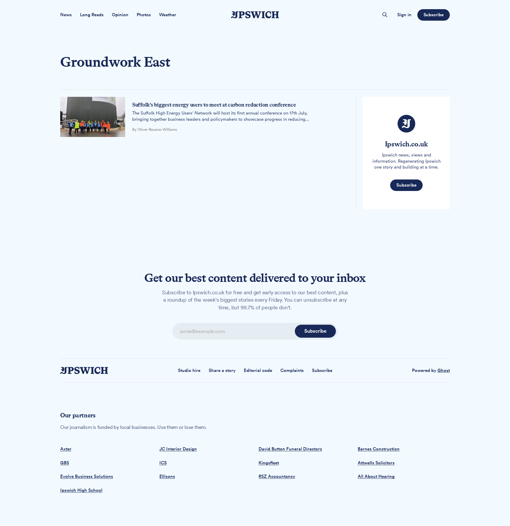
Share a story (222, 370)
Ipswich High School (81, 490)
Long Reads (92, 14)
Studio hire (189, 370)
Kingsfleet (269, 462)
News (66, 14)
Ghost (443, 370)
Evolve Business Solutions (86, 476)
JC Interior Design (178, 449)
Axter (65, 449)
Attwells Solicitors (376, 462)
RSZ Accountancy (277, 476)
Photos (144, 14)
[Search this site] (385, 14)
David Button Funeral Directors (290, 449)
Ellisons (167, 476)
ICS (163, 462)
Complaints (292, 370)
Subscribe (434, 14)
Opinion (120, 14)
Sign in (404, 14)
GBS (64, 462)
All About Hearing (376, 476)
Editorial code (258, 370)
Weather (167, 14)
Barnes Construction (379, 449)
